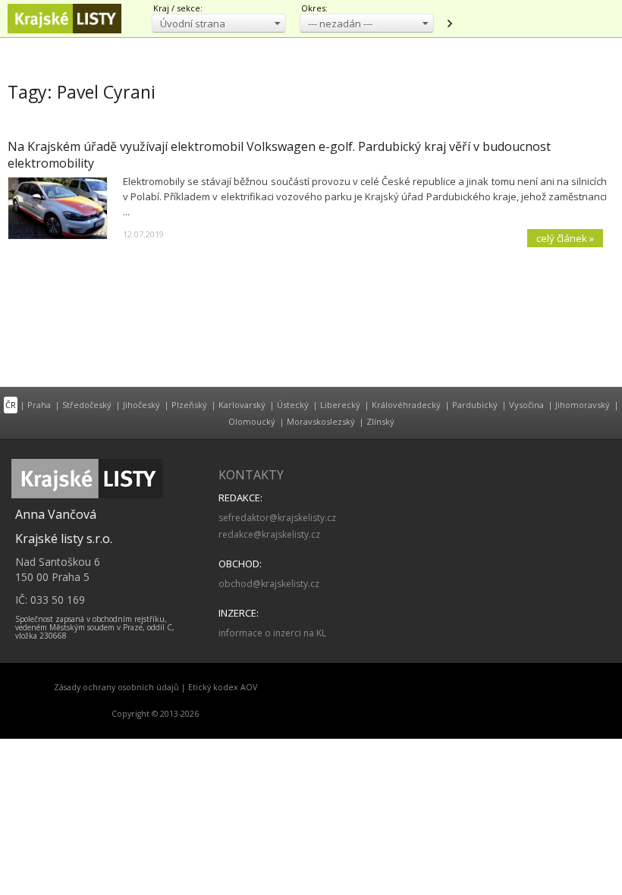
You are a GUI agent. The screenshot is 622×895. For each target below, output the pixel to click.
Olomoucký (251, 421)
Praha (39, 404)
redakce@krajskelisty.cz (269, 534)
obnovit (449, 23)
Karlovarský (241, 404)
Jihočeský (141, 404)
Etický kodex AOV (222, 687)
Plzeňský (189, 404)
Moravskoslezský (321, 421)
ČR (10, 404)
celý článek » (565, 238)
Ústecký (293, 404)
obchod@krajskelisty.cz (268, 583)
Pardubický (475, 404)
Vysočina (526, 404)
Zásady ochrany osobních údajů (116, 687)
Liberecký (340, 404)
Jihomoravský (582, 404)
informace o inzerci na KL (272, 632)
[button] (219, 23)
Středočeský (87, 404)
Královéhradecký (406, 404)
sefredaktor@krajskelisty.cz (277, 517)
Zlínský (380, 421)
